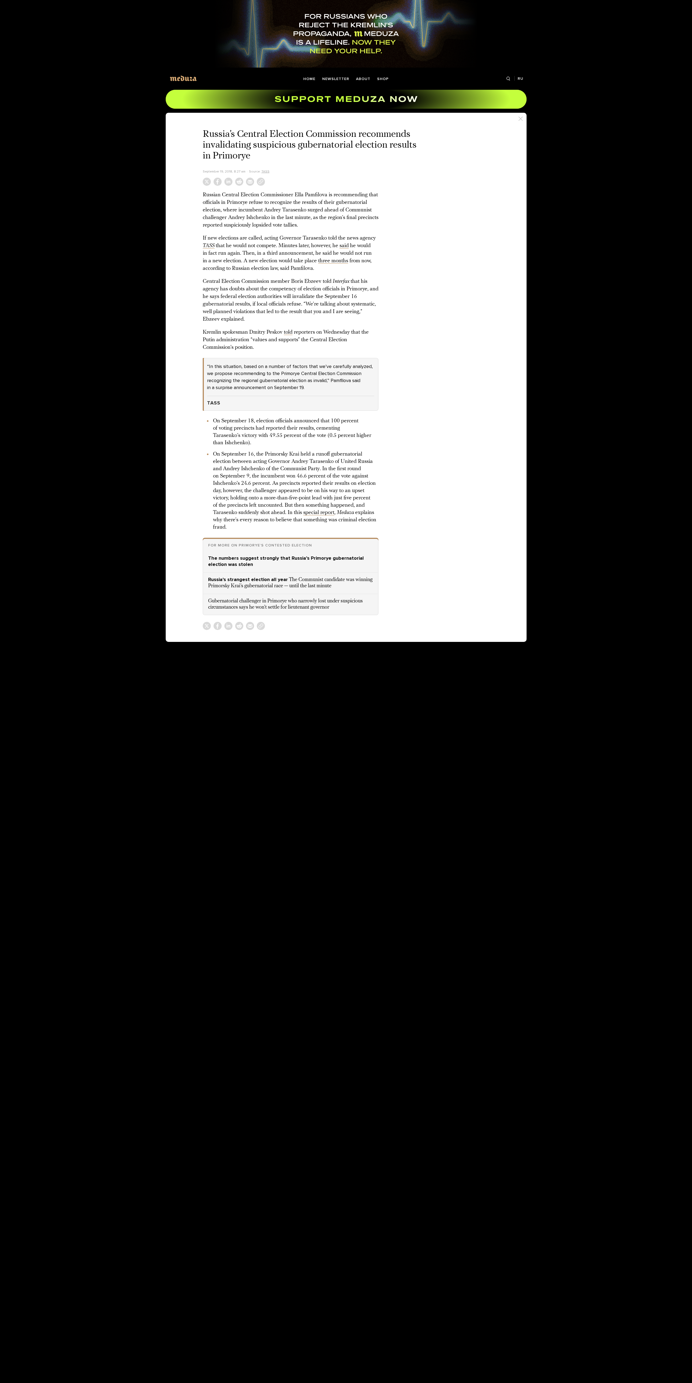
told (288, 332)
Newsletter (335, 79)
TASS (265, 171)
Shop (383, 79)
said (344, 245)
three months (333, 261)
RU (520, 78)
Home (309, 79)
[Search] (508, 79)
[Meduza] (183, 78)
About (363, 79)
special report (318, 512)
